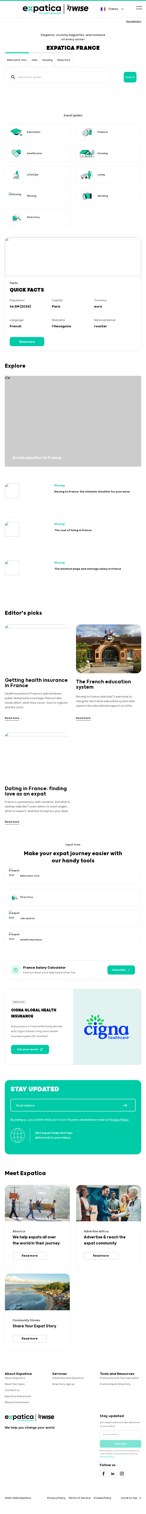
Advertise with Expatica (68, 1378)
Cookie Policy (102, 1498)
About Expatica (15, 1378)
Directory (63, 60)
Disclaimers (133, 21)
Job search (27, 918)
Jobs (34, 60)
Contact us (12, 1390)
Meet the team (15, 1384)
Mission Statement (17, 1402)
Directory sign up (63, 1384)
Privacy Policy (119, 1119)
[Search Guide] (13, 77)
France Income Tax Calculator (119, 1378)
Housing (47, 60)
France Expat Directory (115, 1384)
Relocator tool (16, 60)
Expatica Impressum (18, 1396)
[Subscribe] (129, 1105)
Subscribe (121, 1443)
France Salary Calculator (44, 968)
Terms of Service (79, 1498)
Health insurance (31, 939)
